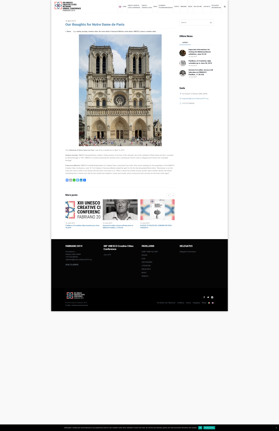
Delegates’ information (188, 252)
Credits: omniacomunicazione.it (76, 305)
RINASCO (145, 276)
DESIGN (144, 255)
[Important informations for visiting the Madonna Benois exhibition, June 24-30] (182, 53)
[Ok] (276, 428)
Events (188, 303)
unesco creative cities (148, 31)
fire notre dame (104, 31)
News (69, 31)
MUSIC (144, 273)
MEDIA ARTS (146, 269)
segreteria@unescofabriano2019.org (195, 99)
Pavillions (181, 303)
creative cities (93, 31)
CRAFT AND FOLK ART (150, 252)
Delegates (196, 303)
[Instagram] (212, 297)
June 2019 (107, 255)
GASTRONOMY (147, 262)
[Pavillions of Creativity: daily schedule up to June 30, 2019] (82, 209)
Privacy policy (209, 427)
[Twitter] (208, 297)
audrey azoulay (82, 31)
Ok (200, 427)
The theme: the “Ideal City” (166, 303)
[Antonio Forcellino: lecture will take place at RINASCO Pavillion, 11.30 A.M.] (120, 209)
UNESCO (137, 31)
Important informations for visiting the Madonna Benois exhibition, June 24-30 (200, 52)
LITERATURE (146, 266)
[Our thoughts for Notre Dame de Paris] (120, 90)
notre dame (128, 31)
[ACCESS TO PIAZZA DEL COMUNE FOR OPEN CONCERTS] (157, 209)
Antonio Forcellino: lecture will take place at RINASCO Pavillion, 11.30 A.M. (201, 72)
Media (204, 303)
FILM (143, 259)
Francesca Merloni (117, 31)
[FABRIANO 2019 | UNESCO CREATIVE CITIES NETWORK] (76, 295)
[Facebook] (204, 297)
